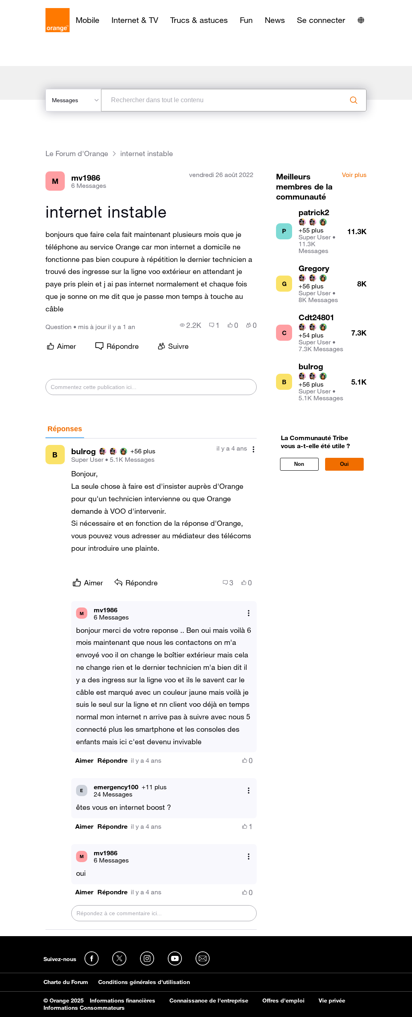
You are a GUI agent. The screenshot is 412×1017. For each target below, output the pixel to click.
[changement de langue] (361, 20)
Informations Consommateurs (84, 1007)
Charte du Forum (65, 982)
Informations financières (122, 1000)
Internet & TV (134, 20)
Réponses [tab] (64, 429)
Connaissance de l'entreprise (208, 1000)
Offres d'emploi (283, 1000)
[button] (84, 760)
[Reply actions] (248, 613)
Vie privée (332, 1000)
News (275, 20)
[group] (190, 325)
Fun (246, 20)
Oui (344, 464)
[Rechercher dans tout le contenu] (353, 100)
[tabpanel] (151, 684)
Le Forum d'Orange (76, 153)
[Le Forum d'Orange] (57, 20)
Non (299, 464)
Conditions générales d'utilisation (144, 982)
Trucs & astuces (199, 20)
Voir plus (354, 175)
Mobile (87, 20)
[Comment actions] (253, 449)
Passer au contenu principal (42, 6)
